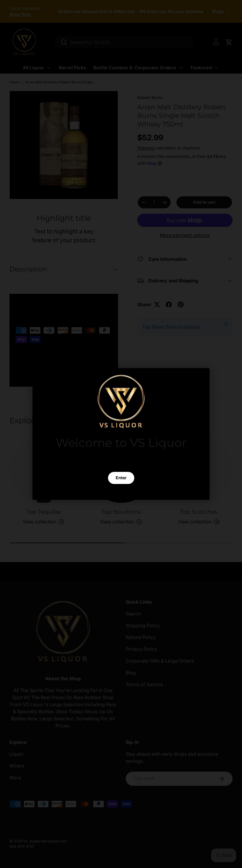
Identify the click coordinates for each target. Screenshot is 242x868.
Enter (121, 477)
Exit (121, 492)
